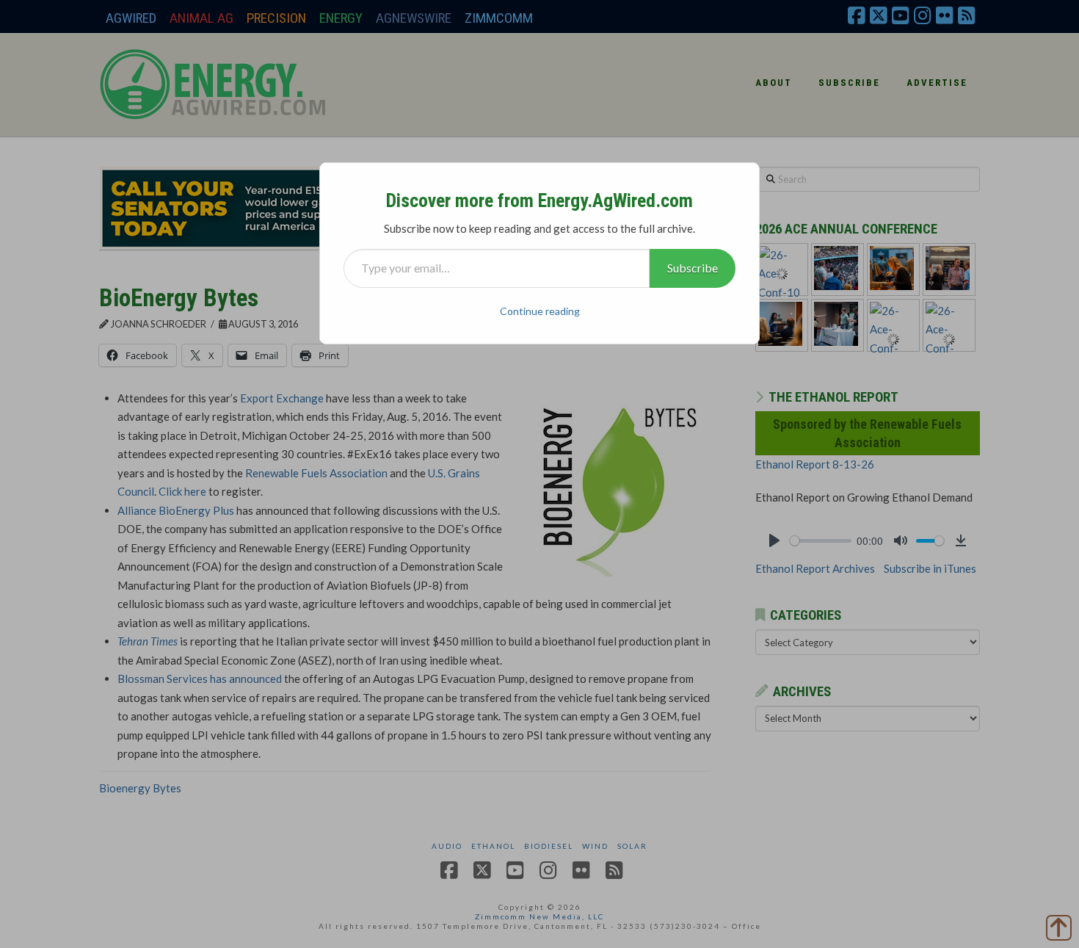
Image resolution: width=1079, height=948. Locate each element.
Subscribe (692, 268)
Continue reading (540, 311)
